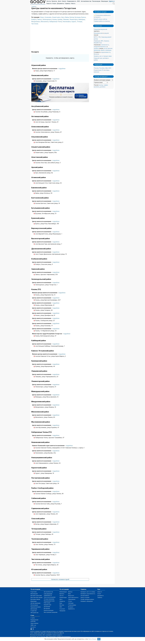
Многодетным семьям (36, 597)
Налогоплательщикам (49, 597)
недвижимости (105, 52)
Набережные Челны (55, 21)
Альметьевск (56, 17)
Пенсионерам (96, 1)
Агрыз (42, 17)
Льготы (48, 1)
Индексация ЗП (98, 70)
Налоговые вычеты (73, 597)
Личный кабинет (85, 595)
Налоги (64, 1)
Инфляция (97, 41)
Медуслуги (71, 595)
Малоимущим (34, 593)
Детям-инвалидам (35, 603)
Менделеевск (35, 21)
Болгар (72, 17)
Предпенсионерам (36, 607)
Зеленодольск (47, 19)
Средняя (96, 29)
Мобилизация (63, 591)
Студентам (33, 610)
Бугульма (78, 17)
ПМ (99, 37)
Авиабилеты (71, 608)
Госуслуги (62, 608)
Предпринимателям (49, 601)
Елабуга (33, 19)
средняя (106, 33)
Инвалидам (104, 1)
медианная (103, 29)
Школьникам (34, 608)
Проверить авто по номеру (88, 591)
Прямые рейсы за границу (102, 21)
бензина (96, 54)
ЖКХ (78, 1)
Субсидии (70, 603)
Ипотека (62, 605)
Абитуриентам (34, 612)
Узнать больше (92, 639)
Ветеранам (47, 608)
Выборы (70, 591)
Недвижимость (71, 1)
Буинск (83, 17)
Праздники (62, 610)
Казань (54, 19)
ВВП (102, 41)
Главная (33, 6)
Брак (61, 603)
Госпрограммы (72, 605)
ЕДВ (106, 68)
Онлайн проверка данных (87, 599)
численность (105, 44)
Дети (59, 1)
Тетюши (79, 21)
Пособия (101, 68)
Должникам (47, 606)
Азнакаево (48, 17)
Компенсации (63, 597)
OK (99, 639)
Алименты (62, 601)
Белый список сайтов (100, 19)
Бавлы (67, 17)
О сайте (33, 618)
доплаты (102, 87)
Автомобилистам (86, 1)
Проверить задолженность (88, 593)
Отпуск (70, 601)
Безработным (47, 604)
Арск (62, 17)
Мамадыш (81, 19)
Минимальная (98, 33)
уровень (96, 48)
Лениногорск (73, 19)
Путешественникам (49, 599)
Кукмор (60, 19)
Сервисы (67, 3)
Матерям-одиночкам (36, 595)
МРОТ (96, 37)
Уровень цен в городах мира (103, 56)
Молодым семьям (35, 599)
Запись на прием (85, 597)
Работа (73, 3)
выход (101, 85)
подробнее (61, 68)
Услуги (54, 3)
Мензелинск (45, 21)
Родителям (34, 591)
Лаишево (66, 19)
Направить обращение (87, 601)
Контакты (33, 627)
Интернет (70, 607)
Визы (69, 593)
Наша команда (34, 623)
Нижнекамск (67, 21)
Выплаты (54, 1)
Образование (71, 599)
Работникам (47, 602)
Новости (49, 3)
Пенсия (96, 68)
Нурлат (74, 21)
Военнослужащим (48, 610)
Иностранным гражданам (50, 612)
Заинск (39, 19)
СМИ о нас (33, 625)
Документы (60, 3)
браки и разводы (106, 50)
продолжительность (100, 46)
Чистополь (34, 24)
